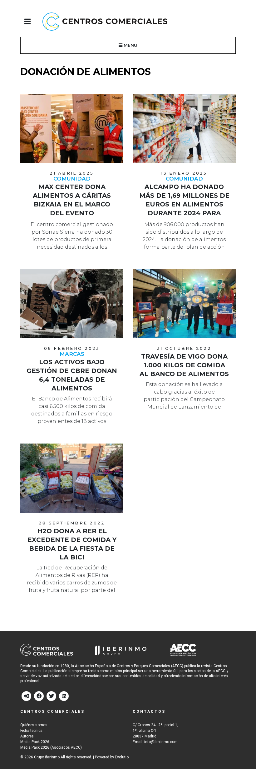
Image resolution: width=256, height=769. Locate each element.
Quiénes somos (33, 725)
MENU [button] (129, 45)
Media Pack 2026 (34, 742)
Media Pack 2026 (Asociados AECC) (51, 747)
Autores (27, 736)
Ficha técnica (31, 730)
